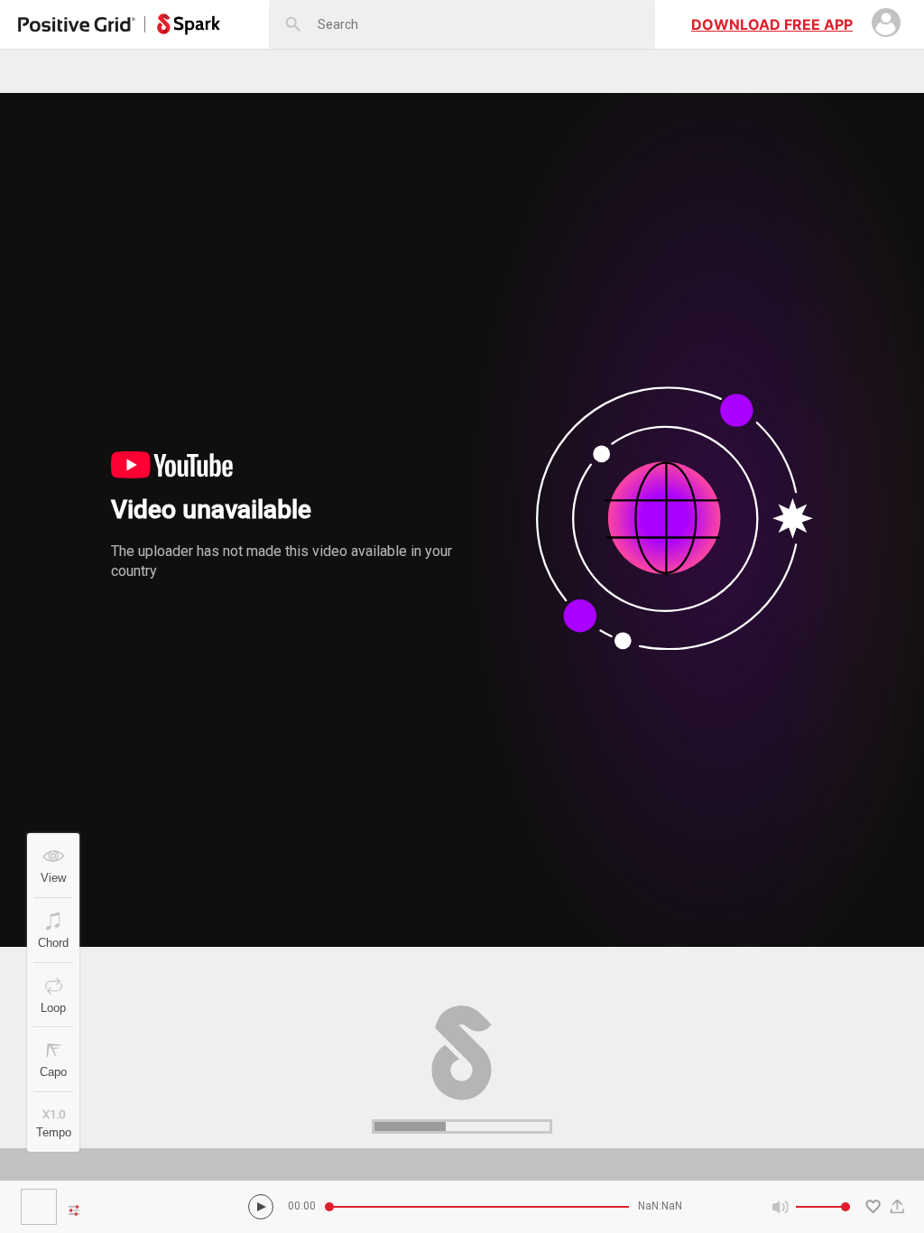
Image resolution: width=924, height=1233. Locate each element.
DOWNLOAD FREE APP (772, 24)
